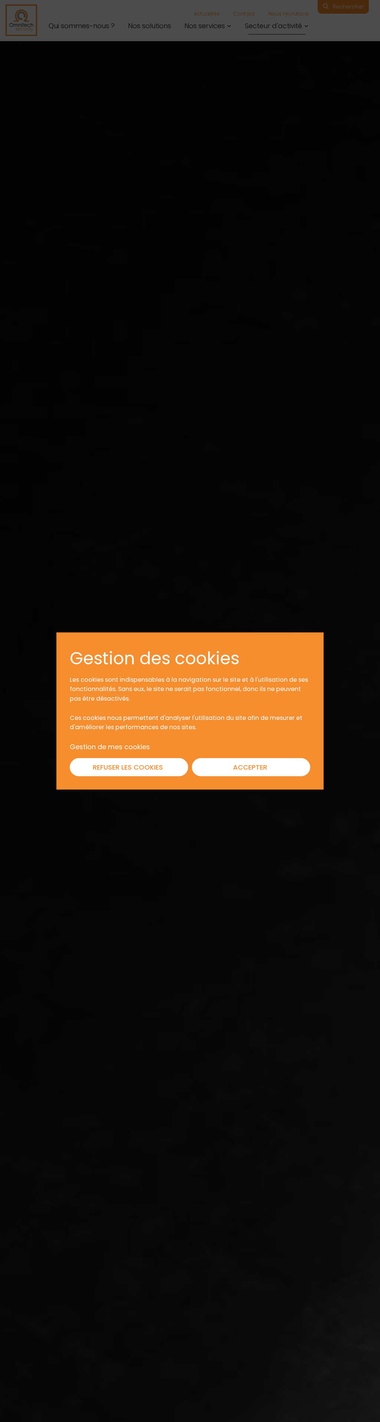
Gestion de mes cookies (110, 746)
